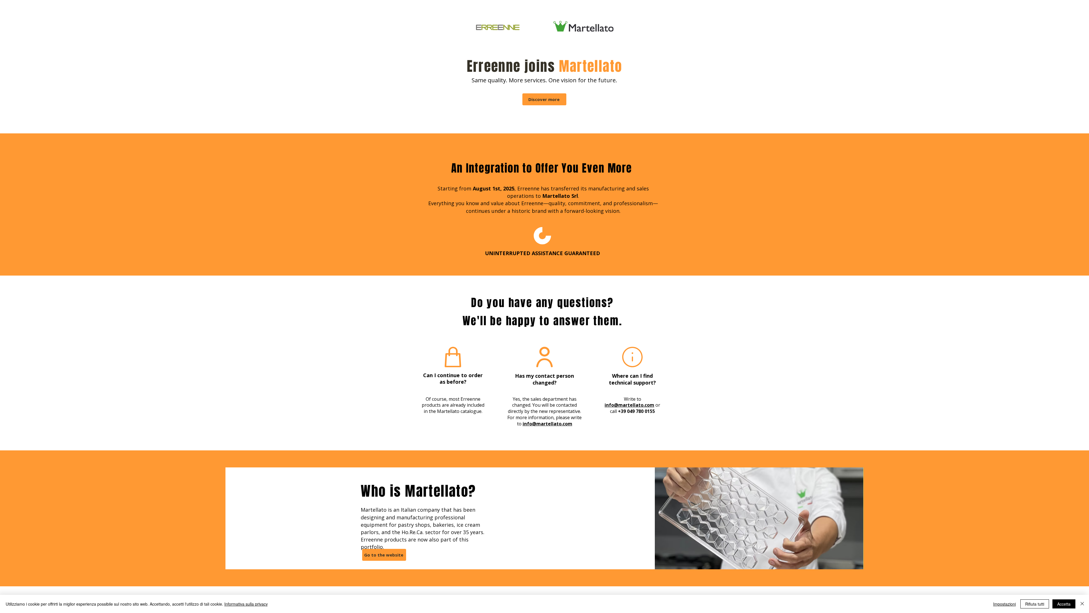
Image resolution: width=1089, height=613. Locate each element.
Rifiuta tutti (1034, 604)
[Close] (1082, 603)
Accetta (1064, 604)
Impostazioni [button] (1004, 604)
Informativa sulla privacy (246, 604)
